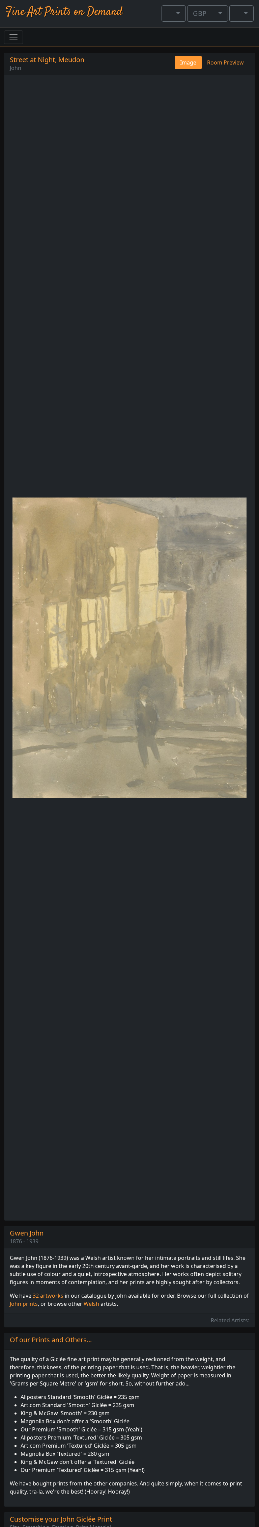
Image (188, 62)
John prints (24, 1303)
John (15, 68)
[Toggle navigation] (13, 37)
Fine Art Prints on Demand (64, 12)
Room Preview (225, 62)
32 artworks (48, 1295)
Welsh (91, 1303)
